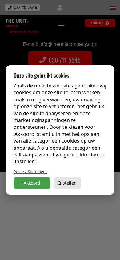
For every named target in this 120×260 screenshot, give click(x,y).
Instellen (67, 183)
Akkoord (32, 183)
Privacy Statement (30, 171)
